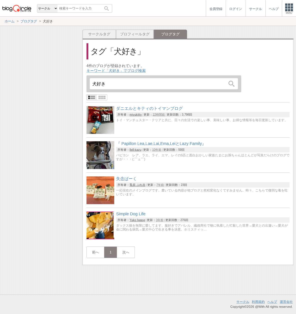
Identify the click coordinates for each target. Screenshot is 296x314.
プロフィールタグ (135, 34)
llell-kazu (135, 149)
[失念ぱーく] (100, 203)
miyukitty (136, 114)
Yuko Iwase (137, 220)
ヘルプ (272, 302)
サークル (242, 302)
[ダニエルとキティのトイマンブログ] (100, 133)
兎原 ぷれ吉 (137, 185)
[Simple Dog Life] (100, 238)
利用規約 (258, 302)
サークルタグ (99, 34)
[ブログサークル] (16, 8)
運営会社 (286, 302)
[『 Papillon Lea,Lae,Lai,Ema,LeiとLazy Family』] (100, 168)
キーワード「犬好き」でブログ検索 (116, 71)
